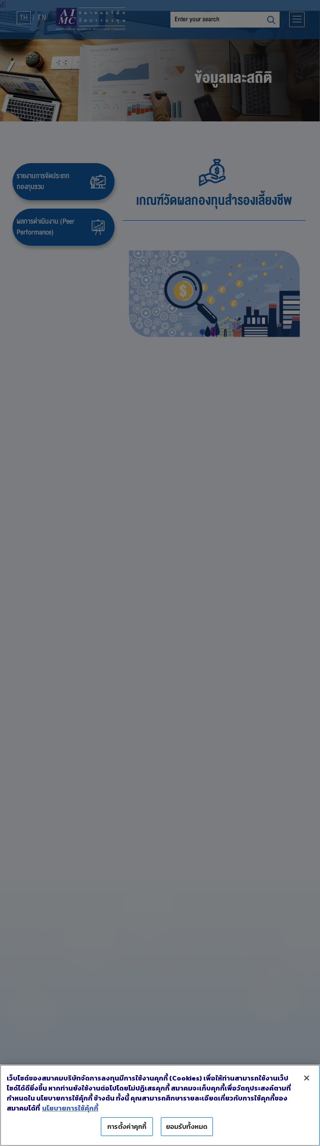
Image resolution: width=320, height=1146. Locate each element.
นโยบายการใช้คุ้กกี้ (70, 1108)
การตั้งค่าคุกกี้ (127, 1126)
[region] (160, 1105)
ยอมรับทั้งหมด (187, 1126)
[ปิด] (307, 1078)
